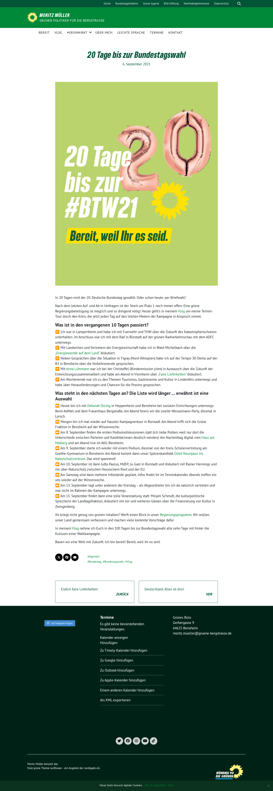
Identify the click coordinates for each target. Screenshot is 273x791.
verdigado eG (92, 768)
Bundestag (95, 561)
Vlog (58, 32)
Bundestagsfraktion (127, 3)
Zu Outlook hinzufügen (117, 670)
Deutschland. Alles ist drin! (178, 592)
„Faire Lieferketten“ (172, 374)
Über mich (104, 32)
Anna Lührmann (77, 369)
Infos (170, 785)
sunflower (56, 768)
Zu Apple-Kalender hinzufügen (123, 680)
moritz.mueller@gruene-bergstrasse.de (202, 633)
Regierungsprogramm (175, 514)
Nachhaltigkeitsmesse (196, 3)
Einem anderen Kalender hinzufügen (127, 690)
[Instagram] (136, 741)
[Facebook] (128, 741)
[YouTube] (145, 741)
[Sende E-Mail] (75, 557)
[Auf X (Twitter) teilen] (59, 557)
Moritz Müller (55, 15)
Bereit (44, 32)
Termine (157, 32)
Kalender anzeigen (114, 637)
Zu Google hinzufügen (116, 660)
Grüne (107, 3)
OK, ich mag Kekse (155, 785)
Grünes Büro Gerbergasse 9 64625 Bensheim (185, 622)
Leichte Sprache (131, 32)
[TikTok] (153, 741)
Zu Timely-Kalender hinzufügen (123, 650)
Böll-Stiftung (171, 3)
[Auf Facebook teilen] (67, 557)
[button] (108, 642)
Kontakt (175, 32)
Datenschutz (221, 3)
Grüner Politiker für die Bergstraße (72, 20)
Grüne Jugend (151, 3)
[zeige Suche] (239, 3)
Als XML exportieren (115, 700)
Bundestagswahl (114, 561)
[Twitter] (119, 741)
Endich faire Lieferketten (95, 592)
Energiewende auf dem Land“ (78, 353)
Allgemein (93, 556)
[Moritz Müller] (33, 17)
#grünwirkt (77, 32)
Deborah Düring (98, 405)
